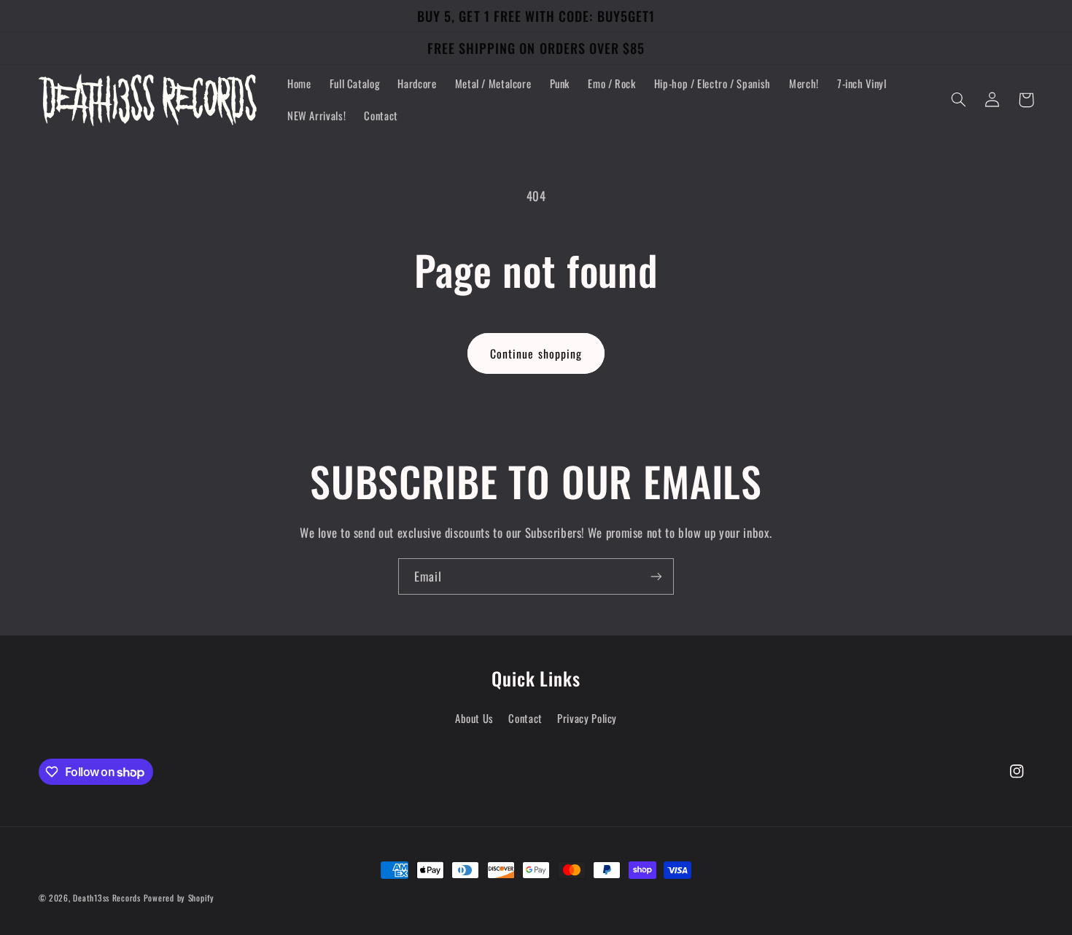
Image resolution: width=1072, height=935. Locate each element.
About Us (474, 718)
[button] (959, 100)
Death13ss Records (107, 897)
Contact (525, 718)
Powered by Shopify (179, 897)
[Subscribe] (656, 576)
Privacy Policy (587, 718)
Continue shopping (536, 353)
